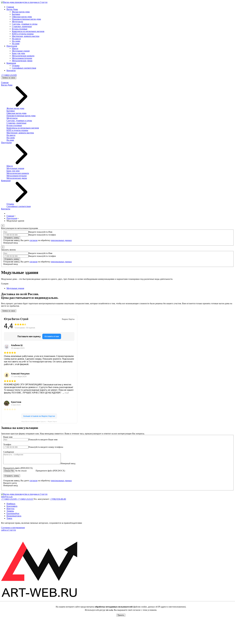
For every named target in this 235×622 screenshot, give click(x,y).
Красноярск (12, 506)
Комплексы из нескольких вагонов (28, 31)
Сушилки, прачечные (22, 26)
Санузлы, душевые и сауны (24, 24)
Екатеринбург (13, 513)
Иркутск (10, 508)
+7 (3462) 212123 (25, 499)
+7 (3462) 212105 (9, 75)
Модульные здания (21, 51)
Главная (10, 7)
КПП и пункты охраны (23, 34)
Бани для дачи (18, 53)
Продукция (12, 46)
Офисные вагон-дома (22, 16)
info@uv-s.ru (7, 496)
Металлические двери (22, 60)
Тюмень (10, 511)
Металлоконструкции (22, 58)
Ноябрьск (11, 503)
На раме (15, 43)
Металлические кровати (23, 56)
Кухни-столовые (19, 29)
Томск (9, 518)
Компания (11, 63)
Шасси (15, 48)
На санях (16, 41)
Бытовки (16, 14)
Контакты (11, 70)
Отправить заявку (11, 238)
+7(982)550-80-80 (58, 499)
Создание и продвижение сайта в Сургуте (13, 528)
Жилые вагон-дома (21, 12)
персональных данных (61, 240)
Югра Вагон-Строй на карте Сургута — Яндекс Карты (39, 421)
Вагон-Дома (12, 9)
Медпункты (17, 21)
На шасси (16, 38)
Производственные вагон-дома (26, 19)
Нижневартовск (14, 516)
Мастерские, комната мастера (25, 36)
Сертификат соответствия (24, 68)
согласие (34, 240)
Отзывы (15, 65)
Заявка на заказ (8, 78)
